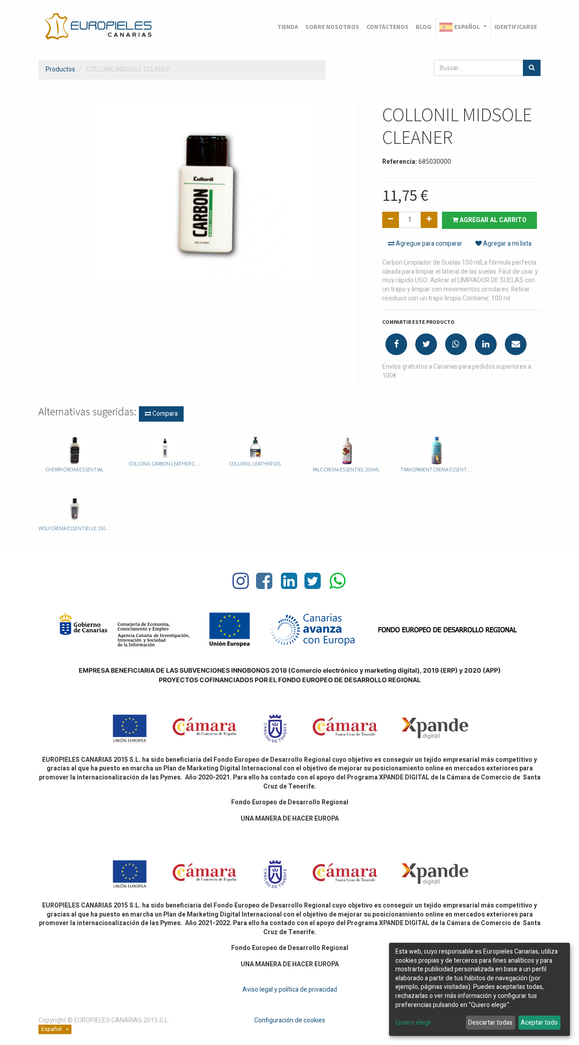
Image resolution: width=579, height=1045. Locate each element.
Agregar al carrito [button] (492, 220)
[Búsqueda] (532, 68)
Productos (60, 69)
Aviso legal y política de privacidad (289, 989)
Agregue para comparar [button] (428, 243)
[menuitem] (288, 27)
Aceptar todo (539, 1022)
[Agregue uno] (429, 220)
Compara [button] (164, 413)
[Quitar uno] (390, 220)
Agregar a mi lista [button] (507, 243)
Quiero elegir (413, 1022)
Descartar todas (490, 1022)
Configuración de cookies (289, 1020)
